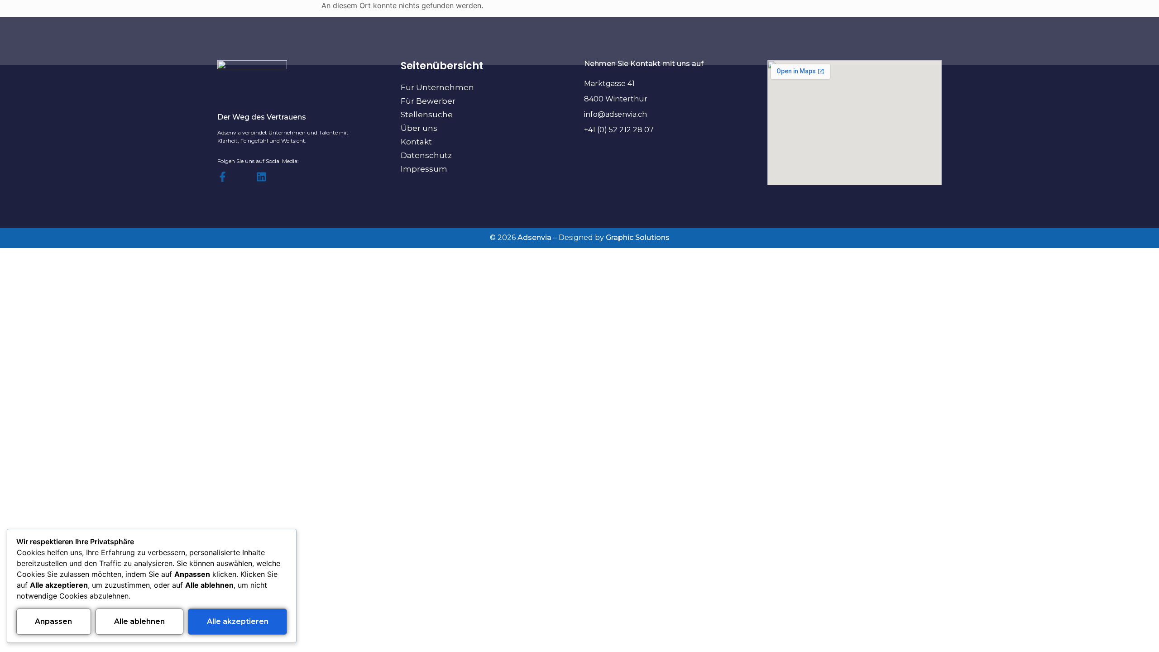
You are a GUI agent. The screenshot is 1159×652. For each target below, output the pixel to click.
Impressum (424, 168)
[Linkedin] (261, 177)
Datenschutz (426, 155)
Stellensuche (427, 114)
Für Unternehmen (437, 87)
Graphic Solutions (638, 237)
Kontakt (416, 141)
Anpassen (53, 621)
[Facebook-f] (222, 177)
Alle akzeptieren (237, 621)
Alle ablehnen (139, 621)
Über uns (419, 128)
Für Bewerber (428, 100)
